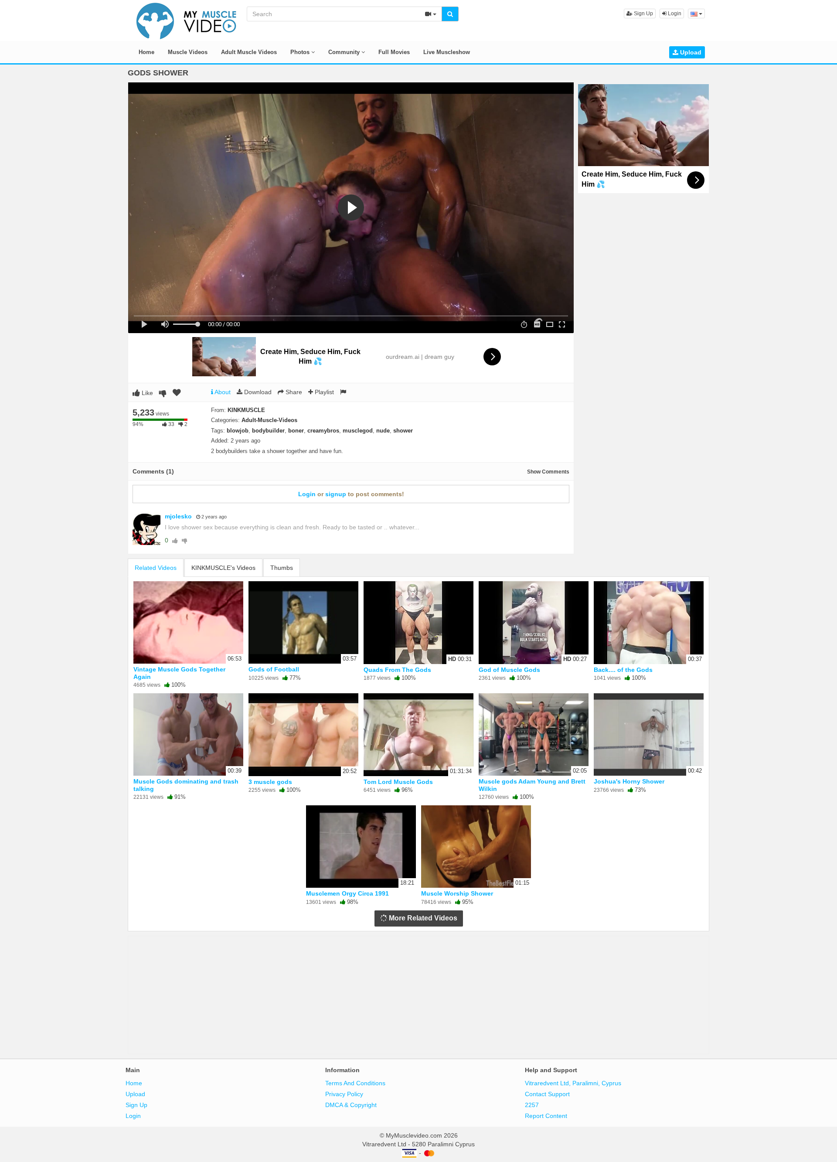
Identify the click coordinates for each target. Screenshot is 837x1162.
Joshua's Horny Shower (629, 781)
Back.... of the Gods (623, 669)
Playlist (323, 391)
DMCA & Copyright (351, 1104)
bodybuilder (268, 430)
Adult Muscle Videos (249, 52)
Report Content (546, 1115)
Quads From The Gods (397, 669)
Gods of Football (273, 669)
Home (146, 52)
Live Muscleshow (446, 52)
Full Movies (394, 52)
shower (403, 430)
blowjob (237, 430)
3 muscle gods (270, 781)
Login (674, 13)
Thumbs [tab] (281, 567)
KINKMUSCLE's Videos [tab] (223, 567)
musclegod (358, 430)
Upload (689, 52)
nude (383, 430)
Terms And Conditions (355, 1083)
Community (344, 52)
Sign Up (643, 13)
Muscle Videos (188, 52)
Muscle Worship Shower (457, 893)
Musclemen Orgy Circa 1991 (347, 893)
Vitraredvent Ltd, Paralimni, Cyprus (573, 1083)
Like (146, 392)
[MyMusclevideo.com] (186, 20)
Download (257, 391)
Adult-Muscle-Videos (269, 420)
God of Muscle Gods (509, 669)
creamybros (323, 430)
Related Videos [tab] (156, 567)
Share (293, 391)
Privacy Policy (344, 1093)
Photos (300, 52)
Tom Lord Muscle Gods (398, 781)
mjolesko (178, 516)
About (222, 391)
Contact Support (547, 1093)
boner (296, 430)
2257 (532, 1104)
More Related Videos (422, 918)
